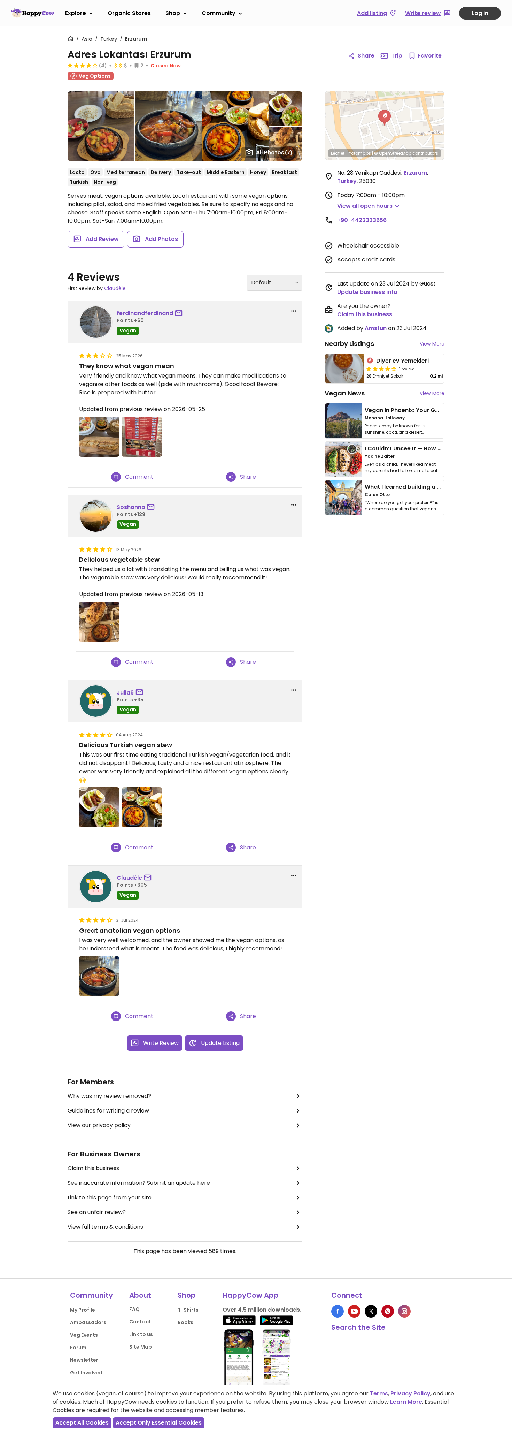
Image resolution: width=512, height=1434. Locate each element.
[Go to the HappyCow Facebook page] (337, 1311)
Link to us (141, 1334)
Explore (75, 13)
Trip (396, 56)
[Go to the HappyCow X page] (371, 1311)
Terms (379, 1393)
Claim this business (93, 1168)
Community (218, 13)
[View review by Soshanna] (96, 516)
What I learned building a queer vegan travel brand (437, 487)
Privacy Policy (410, 1393)
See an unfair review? (97, 1212)
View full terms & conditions (105, 1227)
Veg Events (84, 1334)
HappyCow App (251, 1295)
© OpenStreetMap (392, 153)
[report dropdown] (293, 311)
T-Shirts (188, 1309)
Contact (140, 1321)
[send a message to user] (180, 313)
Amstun (376, 328)
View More (432, 343)
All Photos (274, 153)
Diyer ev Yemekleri (402, 361)
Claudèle (115, 288)
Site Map (140, 1346)
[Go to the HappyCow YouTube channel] (354, 1311)
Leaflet (337, 153)
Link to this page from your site (110, 1197)
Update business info (367, 292)
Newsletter (84, 1360)
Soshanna (131, 507)
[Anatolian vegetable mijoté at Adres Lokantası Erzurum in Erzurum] (99, 976)
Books (185, 1322)
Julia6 (125, 693)
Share (366, 56)
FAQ (134, 1309)
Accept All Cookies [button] (82, 1423)
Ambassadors (88, 1322)
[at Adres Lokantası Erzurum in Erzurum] (142, 437)
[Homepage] (32, 13)
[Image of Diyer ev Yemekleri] (344, 368)
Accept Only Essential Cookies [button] (159, 1423)
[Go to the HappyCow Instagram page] (404, 1311)
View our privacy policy (99, 1125)
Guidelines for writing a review (108, 1111)
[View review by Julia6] (96, 701)
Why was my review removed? (109, 1096)
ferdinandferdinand (145, 313)
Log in (480, 13)
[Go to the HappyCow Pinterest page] (387, 1311)
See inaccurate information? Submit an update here (139, 1183)
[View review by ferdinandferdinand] (96, 322)
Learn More (406, 1402)
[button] (384, 118)
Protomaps (359, 153)
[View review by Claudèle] (96, 886)
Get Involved (86, 1372)
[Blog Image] (343, 420)
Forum (78, 1347)
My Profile (82, 1309)
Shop (172, 13)
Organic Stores (129, 13)
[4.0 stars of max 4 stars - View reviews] (82, 65)
